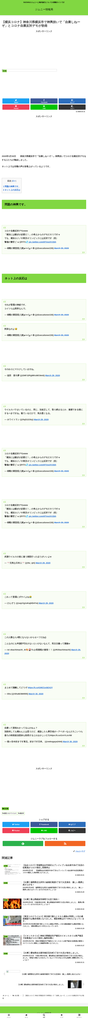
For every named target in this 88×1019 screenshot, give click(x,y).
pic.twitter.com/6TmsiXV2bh (42, 242)
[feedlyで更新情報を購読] (23, 843)
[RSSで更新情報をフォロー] (65, 843)
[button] (81, 515)
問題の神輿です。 (11, 186)
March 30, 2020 (36, 694)
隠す (14, 181)
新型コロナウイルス (10, 813)
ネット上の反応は (11, 190)
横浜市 (21, 813)
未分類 (6, 808)
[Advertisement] (44, 49)
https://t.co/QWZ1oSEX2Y (40, 687)
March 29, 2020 (61, 248)
